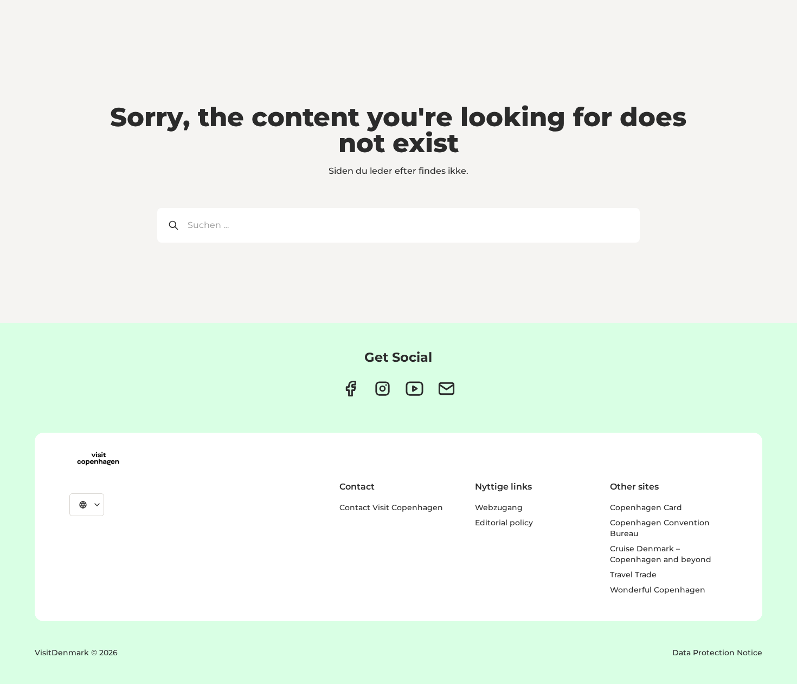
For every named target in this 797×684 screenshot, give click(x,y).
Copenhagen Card (646, 507)
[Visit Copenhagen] (98, 458)
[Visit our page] (382, 388)
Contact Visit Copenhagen (391, 507)
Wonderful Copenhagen (657, 590)
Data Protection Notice (717, 652)
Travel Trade (633, 574)
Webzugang (499, 507)
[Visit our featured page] (414, 388)
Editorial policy (504, 522)
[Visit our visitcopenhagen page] (350, 388)
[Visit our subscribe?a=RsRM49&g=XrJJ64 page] (446, 388)
